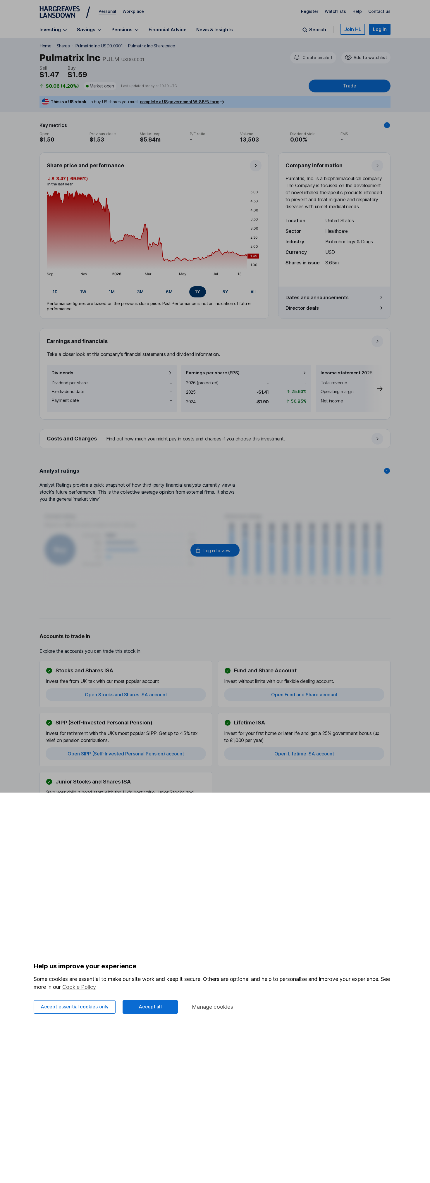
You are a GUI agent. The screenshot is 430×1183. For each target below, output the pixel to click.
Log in (380, 29)
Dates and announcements (317, 297)
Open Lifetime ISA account (304, 754)
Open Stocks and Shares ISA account (126, 695)
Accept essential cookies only (75, 1007)
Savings (86, 29)
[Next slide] (373, 388)
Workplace (133, 11)
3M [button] (140, 291)
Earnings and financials (77, 341)
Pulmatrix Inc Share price (151, 46)
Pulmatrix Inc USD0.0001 (99, 46)
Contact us (379, 11)
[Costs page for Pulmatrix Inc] (215, 439)
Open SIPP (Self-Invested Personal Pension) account (126, 754)
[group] (154, 291)
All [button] (253, 291)
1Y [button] (197, 291)
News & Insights (214, 29)
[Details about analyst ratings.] (387, 470)
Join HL (352, 29)
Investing (50, 29)
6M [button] (169, 291)
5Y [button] (225, 291)
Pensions (122, 29)
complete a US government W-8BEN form (179, 101)
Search (317, 29)
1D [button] (55, 291)
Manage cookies (212, 1007)
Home (45, 46)
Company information (314, 165)
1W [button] (83, 291)
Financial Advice (168, 29)
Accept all (150, 1007)
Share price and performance (85, 165)
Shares (63, 46)
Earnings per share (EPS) (213, 373)
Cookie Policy (79, 987)
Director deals (302, 308)
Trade (349, 86)
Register (309, 11)
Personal (107, 11)
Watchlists (335, 11)
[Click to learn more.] (387, 125)
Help (357, 11)
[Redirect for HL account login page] (215, 550)
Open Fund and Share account (304, 695)
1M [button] (112, 291)
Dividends (62, 373)
